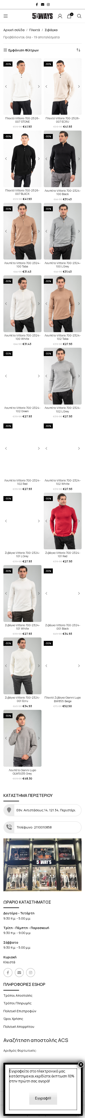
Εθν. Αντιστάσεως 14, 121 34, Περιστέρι (46, 810)
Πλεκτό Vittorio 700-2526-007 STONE (22, 120)
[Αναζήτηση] (79, 16)
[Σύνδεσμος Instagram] (48, 5)
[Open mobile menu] (5, 16)
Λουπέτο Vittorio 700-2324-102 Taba (63, 337)
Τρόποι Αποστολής (17, 995)
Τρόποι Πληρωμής (17, 1003)
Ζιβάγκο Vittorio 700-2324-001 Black (62, 626)
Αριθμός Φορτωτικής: (20, 1050)
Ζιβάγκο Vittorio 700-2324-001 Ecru (22, 699)
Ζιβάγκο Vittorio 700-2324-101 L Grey (22, 554)
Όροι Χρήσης (13, 1019)
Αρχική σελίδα (13, 30)
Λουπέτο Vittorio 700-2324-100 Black (63, 192)
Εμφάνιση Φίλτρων (23, 50)
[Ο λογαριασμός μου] (60, 16)
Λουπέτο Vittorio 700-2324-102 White (63, 482)
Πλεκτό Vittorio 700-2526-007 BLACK (22, 192)
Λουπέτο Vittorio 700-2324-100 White (22, 337)
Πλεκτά (34, 30)
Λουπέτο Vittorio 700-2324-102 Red (22, 482)
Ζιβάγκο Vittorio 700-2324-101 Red (62, 554)
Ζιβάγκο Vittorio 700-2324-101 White (22, 626)
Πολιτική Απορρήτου (18, 1026)
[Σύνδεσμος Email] (43, 5)
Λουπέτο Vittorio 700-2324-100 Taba (22, 264)
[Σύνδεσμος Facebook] (37, 5)
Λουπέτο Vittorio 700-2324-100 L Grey (63, 264)
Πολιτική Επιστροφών (19, 1011)
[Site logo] (42, 16)
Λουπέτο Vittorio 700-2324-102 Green (22, 409)
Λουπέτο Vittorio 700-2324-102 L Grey (63, 409)
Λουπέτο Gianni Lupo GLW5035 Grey (22, 771)
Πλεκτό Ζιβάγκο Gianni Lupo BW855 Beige (62, 699)
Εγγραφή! (43, 1098)
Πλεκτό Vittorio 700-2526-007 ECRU (63, 120)
